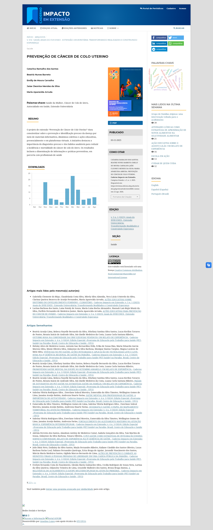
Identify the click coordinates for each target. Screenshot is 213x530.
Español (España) (159, 189)
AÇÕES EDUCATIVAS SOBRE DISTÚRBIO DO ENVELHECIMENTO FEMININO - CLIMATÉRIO (82, 301)
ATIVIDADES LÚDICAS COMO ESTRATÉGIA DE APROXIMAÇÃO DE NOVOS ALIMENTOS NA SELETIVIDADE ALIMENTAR (168, 131)
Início (32, 28)
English (155, 185)
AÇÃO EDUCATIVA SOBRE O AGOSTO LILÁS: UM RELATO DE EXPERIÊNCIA (167, 146)
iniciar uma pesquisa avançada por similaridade (69, 489)
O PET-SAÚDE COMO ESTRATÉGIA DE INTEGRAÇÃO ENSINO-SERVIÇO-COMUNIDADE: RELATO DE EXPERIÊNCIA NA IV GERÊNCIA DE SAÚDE (88, 437)
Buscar (179, 28)
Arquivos (40, 37)
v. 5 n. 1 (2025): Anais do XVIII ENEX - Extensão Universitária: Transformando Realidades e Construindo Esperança (82, 41)
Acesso (182, 8)
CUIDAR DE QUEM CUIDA (163, 163)
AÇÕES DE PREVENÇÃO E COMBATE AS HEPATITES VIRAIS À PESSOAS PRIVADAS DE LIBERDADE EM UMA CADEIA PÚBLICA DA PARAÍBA (84, 455)
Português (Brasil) (160, 193)
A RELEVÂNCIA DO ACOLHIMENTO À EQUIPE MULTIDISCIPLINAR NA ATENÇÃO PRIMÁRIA (81, 469)
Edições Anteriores (75, 28)
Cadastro (171, 8)
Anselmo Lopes (47, 521)
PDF (114, 123)
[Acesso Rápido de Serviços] (26, 515)
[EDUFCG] (23, 515)
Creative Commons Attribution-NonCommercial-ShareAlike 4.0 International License (125, 274)
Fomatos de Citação (122, 197)
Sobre (113, 28)
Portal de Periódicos (152, 8)
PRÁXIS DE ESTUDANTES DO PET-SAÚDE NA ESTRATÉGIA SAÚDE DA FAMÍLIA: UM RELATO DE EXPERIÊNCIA (87, 382)
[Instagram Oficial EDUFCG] (28, 515)
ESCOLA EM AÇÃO (160, 156)
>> (35, 482)
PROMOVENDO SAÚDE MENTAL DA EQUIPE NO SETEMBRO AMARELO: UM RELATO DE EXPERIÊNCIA (82, 369)
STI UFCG (81, 521)
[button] (159, 38)
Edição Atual (50, 28)
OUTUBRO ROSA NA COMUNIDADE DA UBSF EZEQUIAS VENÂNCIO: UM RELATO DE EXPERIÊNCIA (81, 337)
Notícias (98, 28)
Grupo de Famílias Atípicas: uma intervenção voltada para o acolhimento (167, 117)
